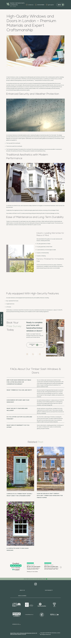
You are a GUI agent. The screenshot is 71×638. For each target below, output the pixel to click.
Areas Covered (22, 595)
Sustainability (49, 590)
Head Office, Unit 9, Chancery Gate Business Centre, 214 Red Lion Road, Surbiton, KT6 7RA (23, 633)
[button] (60, 4)
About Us (22, 590)
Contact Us (32, 345)
